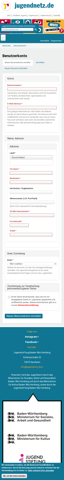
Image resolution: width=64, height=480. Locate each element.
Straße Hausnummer (20, 211)
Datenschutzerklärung (28, 305)
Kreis (10, 260)
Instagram (32, 336)
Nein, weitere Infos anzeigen (41, 470)
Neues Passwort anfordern (16, 68)
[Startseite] (6, 6)
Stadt (13, 231)
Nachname (15, 178)
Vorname (14, 169)
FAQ (9, 15)
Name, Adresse (15, 138)
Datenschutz (46, 15)
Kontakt (57, 15)
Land (12, 153)
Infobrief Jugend (20, 15)
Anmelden (44, 41)
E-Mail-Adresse (14, 104)
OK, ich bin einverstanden (14, 476)
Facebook (32, 342)
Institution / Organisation (21, 188)
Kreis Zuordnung (16, 253)
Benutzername (14, 85)
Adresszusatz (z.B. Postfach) (23, 198)
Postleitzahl (16, 221)
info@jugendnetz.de (32, 367)
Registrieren (56, 41)
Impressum (33, 15)
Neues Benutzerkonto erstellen (19, 63)
